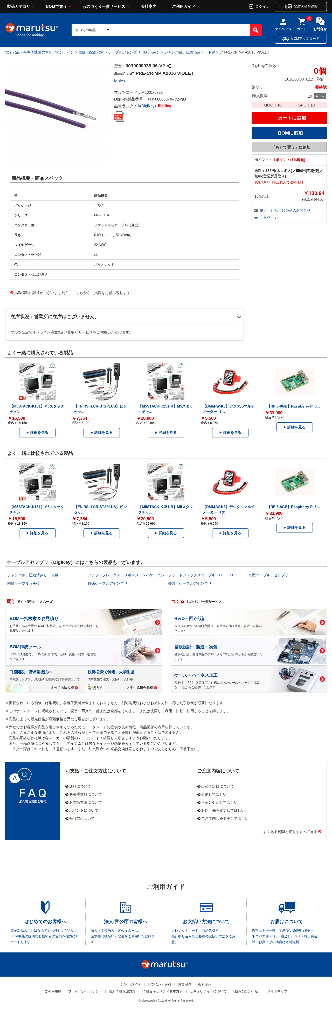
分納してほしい (214, 794)
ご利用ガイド (183, 6)
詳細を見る (39, 432)
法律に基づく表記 (246, 991)
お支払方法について (85, 802)
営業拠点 (184, 984)
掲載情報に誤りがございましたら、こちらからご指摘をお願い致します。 (74, 292)
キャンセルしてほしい (219, 802)
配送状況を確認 (305, 6)
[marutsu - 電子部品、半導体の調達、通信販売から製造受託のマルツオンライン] (32, 30)
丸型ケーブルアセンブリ (268, 575)
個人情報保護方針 (122, 991)
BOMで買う (56, 6)
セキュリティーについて (208, 991)
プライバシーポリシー (85, 991)
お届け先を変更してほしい (223, 810)
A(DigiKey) (147, 106)
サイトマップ (277, 991)
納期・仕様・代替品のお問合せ (285, 210)
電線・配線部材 (91, 52)
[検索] (256, 30)
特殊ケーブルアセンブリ (108, 583)
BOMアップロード (305, 39)
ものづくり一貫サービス (103, 6)
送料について (80, 786)
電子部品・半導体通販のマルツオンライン (39, 52)
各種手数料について (85, 794)
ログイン (262, 6)
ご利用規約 (53, 991)
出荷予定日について (217, 786)
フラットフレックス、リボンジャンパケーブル (126, 575)
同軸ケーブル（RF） (24, 583)
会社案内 (148, 6)
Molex (119, 81)
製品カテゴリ (18, 6)
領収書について (82, 818)
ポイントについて (83, 810)
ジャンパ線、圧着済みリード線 (189, 52)
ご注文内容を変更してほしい (224, 818)
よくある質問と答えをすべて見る (290, 831)
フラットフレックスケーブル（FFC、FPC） (204, 575)
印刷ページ (269, 217)
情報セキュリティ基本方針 (162, 991)
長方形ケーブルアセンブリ (190, 583)
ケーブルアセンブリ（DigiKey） (134, 52)
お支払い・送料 (159, 984)
